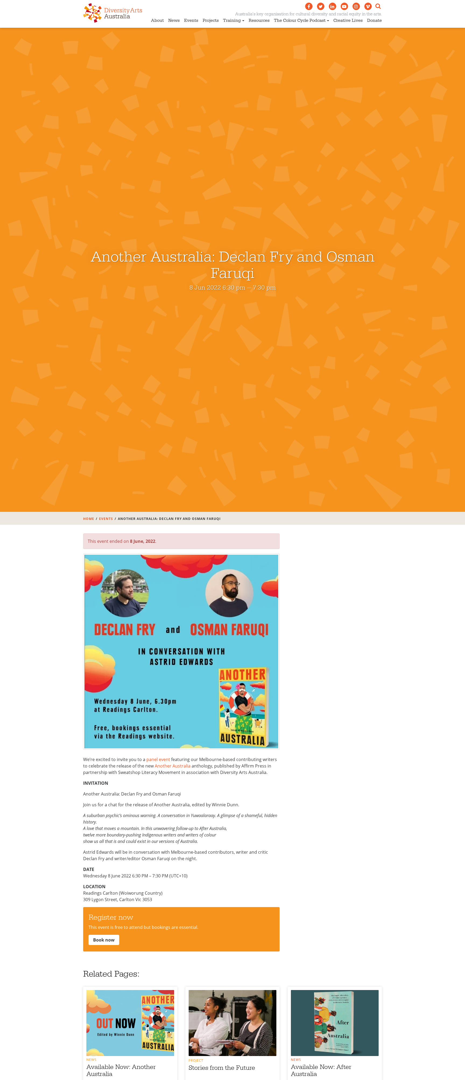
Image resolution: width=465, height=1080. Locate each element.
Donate (374, 20)
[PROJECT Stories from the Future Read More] (232, 1023)
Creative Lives (348, 20)
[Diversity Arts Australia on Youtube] (344, 6)
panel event (158, 759)
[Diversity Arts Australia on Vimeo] (367, 6)
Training (232, 20)
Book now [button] (104, 940)
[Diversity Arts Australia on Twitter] (320, 6)
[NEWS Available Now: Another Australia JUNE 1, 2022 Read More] (130, 1023)
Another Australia (173, 766)
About (157, 20)
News (174, 20)
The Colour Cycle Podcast (300, 20)
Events (191, 20)
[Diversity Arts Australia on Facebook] (308, 6)
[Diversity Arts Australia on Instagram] (356, 6)
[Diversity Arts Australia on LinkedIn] (332, 6)
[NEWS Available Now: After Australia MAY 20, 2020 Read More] (335, 1023)
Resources (259, 20)
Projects (211, 20)
